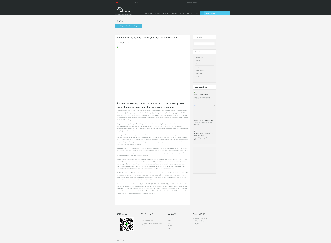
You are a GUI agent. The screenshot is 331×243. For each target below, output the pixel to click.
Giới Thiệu (148, 13)
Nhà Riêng (170, 218)
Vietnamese (120, 1)
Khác (169, 228)
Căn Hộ (169, 220)
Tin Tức (197, 67)
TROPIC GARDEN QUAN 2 (201, 95)
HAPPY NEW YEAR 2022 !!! (148, 218)
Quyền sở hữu (199, 57)
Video (196, 13)
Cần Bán (157, 13)
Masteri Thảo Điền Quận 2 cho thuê (203, 120)
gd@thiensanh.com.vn (141, 2)
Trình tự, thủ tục (199, 73)
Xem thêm (208, 99)
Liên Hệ (189, 13)
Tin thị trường (199, 63)
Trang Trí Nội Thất (200, 70)
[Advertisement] (152, 89)
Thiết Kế (174, 13)
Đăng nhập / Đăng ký (192, 2)
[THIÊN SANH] (123, 10)
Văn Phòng (170, 225)
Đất (169, 223)
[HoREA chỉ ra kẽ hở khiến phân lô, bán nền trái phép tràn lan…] (145, 60)
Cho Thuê (165, 13)
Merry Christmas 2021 (147, 220)
